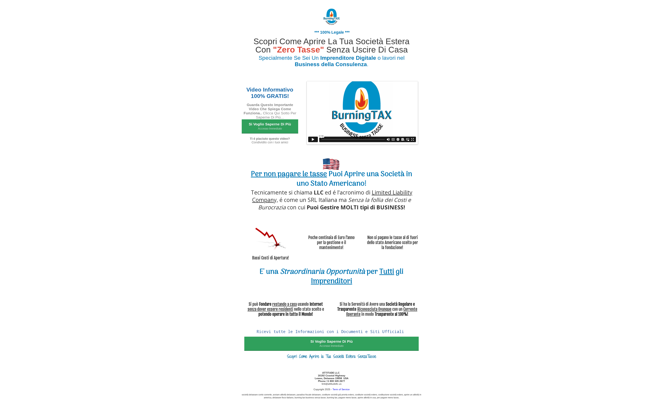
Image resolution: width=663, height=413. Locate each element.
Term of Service (341, 389)
